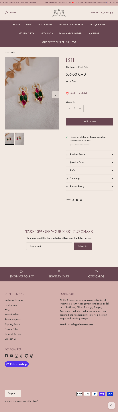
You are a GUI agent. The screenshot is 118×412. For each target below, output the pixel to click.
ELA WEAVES (45, 25)
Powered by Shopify (30, 401)
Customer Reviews (14, 300)
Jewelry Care (11, 305)
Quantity (70, 102)
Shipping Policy (12, 324)
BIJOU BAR (94, 33)
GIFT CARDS (46, 33)
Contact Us (10, 339)
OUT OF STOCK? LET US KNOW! (59, 42)
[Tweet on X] (73, 200)
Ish (13, 52)
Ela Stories (16, 401)
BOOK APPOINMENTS (70, 33)
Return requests (13, 319)
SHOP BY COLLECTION (71, 25)
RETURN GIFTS (26, 33)
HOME (16, 25)
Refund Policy (11, 315)
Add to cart (89, 122)
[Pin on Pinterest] (81, 200)
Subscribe (83, 246)
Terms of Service (13, 334)
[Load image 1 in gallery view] (32, 93)
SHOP (29, 25)
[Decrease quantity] (68, 108)
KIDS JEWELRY (97, 25)
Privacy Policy (11, 329)
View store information (79, 145)
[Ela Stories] (59, 13)
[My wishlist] (103, 13)
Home (7, 52)
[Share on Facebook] (77, 200)
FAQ (7, 310)
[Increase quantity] (80, 108)
